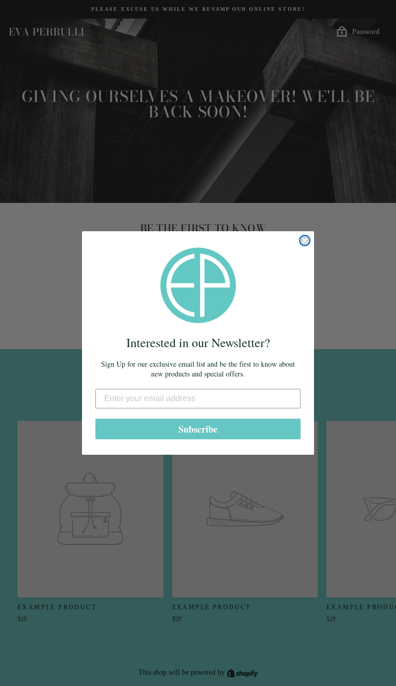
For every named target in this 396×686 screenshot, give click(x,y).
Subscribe (198, 429)
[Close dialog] (305, 240)
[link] (198, 285)
